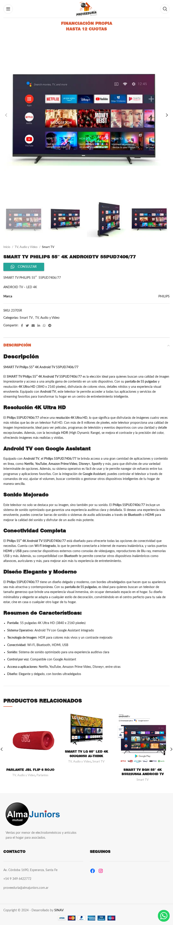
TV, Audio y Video (26, 247)
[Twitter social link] (27, 325)
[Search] (165, 8)
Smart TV (48, 247)
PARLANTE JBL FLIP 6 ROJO (30, 769)
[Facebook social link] (22, 325)
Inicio (7, 247)
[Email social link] (33, 325)
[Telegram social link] (50, 325)
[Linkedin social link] (38, 325)
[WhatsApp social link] (44, 325)
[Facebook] (92, 871)
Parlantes (42, 775)
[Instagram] (100, 871)
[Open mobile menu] (8, 8)
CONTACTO (14, 851)
